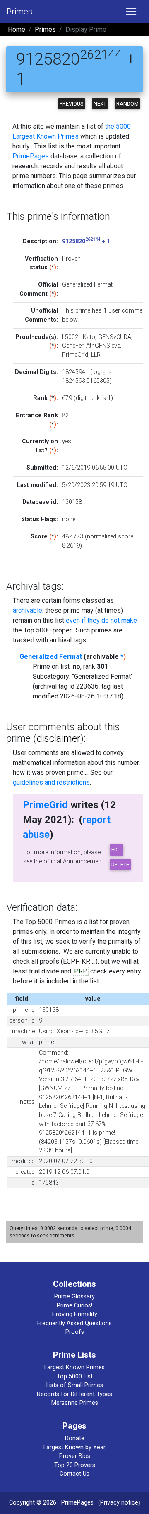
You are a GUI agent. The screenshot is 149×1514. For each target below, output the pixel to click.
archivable (27, 610)
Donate (74, 1438)
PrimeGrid (75, 354)
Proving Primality (74, 1314)
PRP (80, 971)
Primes (19, 11)
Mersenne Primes (74, 1402)
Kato (89, 337)
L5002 (70, 337)
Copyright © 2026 (32, 1502)
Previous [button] (72, 104)
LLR (96, 354)
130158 (72, 501)
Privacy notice (119, 1502)
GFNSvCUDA (114, 337)
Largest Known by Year (74, 1447)
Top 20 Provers (74, 1465)
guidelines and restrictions (51, 782)
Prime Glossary (74, 1296)
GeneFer (72, 345)
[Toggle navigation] (131, 11)
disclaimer (58, 738)
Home (16, 29)
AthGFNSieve (103, 345)
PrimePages (30, 156)
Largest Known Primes (74, 1367)
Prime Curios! (74, 1305)
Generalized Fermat (50, 657)
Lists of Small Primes (74, 1385)
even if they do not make (101, 620)
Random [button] (127, 104)
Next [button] (100, 104)
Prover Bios (74, 1456)
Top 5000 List (75, 1376)
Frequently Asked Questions (74, 1323)
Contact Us (74, 1473)
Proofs (74, 1331)
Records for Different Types (74, 1394)
